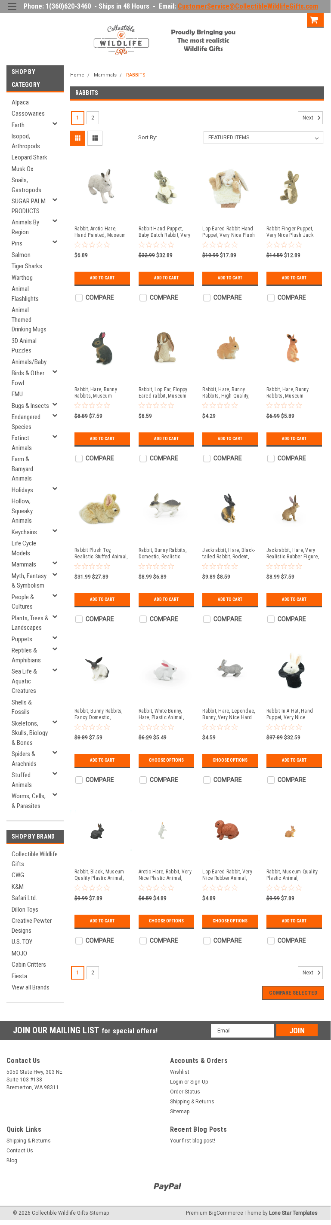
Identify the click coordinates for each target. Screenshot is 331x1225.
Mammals (24, 564)
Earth (18, 125)
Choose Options (166, 760)
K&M (18, 887)
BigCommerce (226, 1213)
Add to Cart (102, 278)
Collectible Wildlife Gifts (35, 859)
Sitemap (179, 1112)
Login (262, 19)
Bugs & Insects (30, 406)
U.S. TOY (22, 942)
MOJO (19, 953)
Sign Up (292, 19)
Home (77, 75)
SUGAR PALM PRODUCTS (29, 206)
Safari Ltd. (24, 898)
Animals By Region (25, 227)
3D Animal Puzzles (24, 346)
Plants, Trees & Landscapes (30, 623)
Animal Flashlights (25, 294)
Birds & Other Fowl (28, 378)
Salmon (21, 255)
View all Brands (30, 987)
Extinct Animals (22, 443)
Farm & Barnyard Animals (22, 468)
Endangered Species (26, 422)
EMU (17, 394)
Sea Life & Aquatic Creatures (24, 681)
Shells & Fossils (22, 707)
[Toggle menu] (12, 12)
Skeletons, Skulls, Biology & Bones (30, 733)
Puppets (22, 639)
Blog (11, 1161)
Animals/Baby (29, 362)
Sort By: (147, 137)
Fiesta (19, 976)
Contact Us (19, 1151)
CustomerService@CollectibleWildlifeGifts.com (248, 6)
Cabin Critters (29, 964)
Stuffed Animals (22, 780)
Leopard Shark (29, 157)
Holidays (22, 490)
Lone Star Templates (293, 1213)
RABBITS (135, 75)
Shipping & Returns (192, 1102)
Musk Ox (23, 169)
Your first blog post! (192, 1141)
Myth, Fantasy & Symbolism (29, 581)
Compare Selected (293, 993)
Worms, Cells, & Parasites (29, 801)
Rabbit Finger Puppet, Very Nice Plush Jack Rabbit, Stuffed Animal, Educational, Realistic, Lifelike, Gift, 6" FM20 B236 (290, 232)
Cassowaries (28, 113)
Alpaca (20, 102)
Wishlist (179, 1072)
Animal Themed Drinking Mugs (29, 319)
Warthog (22, 278)
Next (309, 118)
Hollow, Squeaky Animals (22, 510)
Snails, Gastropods (26, 185)
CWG (18, 875)
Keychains (24, 532)
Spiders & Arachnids (24, 759)
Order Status (185, 1092)
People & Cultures (23, 602)
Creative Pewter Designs (32, 925)
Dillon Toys (25, 909)
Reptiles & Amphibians (26, 655)
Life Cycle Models (24, 548)
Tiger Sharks (27, 266)
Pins (17, 243)
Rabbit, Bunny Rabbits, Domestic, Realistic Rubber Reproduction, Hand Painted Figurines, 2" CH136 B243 (163, 553)
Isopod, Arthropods (26, 141)
